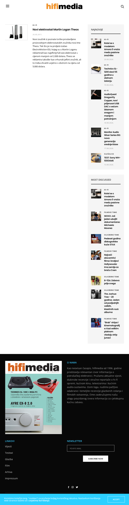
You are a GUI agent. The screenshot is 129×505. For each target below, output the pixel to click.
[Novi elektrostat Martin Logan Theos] (16, 32)
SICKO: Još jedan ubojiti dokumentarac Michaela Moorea (112, 222)
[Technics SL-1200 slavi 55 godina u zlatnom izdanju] (96, 69)
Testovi (9, 452)
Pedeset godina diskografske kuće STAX (112, 241)
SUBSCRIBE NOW (95, 458)
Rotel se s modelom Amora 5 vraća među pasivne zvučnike (112, 49)
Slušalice (109, 154)
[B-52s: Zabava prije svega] (96, 280)
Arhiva (8, 472)
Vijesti (8, 446)
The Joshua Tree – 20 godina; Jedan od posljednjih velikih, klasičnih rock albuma (111, 303)
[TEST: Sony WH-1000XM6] (96, 158)
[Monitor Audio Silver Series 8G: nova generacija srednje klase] (96, 132)
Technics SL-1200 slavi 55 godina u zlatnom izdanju (110, 75)
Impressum (11, 478)
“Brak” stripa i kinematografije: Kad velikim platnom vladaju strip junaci (112, 330)
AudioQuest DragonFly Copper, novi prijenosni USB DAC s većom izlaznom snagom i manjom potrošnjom (111, 106)
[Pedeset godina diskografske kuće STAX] (96, 239)
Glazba (9, 459)
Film (7, 465)
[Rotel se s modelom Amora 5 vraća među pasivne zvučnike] (96, 43)
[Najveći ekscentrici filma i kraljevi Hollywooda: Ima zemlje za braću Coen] (96, 255)
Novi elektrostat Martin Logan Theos (56, 29)
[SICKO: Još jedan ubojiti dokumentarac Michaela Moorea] (96, 216)
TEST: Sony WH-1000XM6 (112, 159)
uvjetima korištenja (39, 500)
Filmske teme (110, 212)
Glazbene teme (111, 235)
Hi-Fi (35, 25)
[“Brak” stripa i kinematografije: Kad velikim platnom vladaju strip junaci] (96, 322)
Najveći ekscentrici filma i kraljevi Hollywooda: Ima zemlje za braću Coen (111, 262)
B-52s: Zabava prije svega (111, 282)
